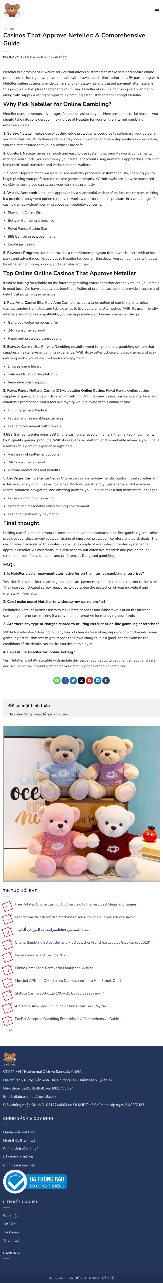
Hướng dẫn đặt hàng (20, 1132)
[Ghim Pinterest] (89, 680)
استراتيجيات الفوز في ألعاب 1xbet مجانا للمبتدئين (52, 930)
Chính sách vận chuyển (22, 1148)
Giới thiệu (10, 1215)
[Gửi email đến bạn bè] (81, 680)
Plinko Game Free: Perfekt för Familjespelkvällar (54, 968)
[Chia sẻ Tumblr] (106, 680)
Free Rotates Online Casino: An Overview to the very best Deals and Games (76, 904)
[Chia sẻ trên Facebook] (65, 680)
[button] (157, 10)
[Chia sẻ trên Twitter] (73, 680)
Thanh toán (12, 1240)
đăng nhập (32, 714)
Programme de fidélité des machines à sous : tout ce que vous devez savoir (75, 917)
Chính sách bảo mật (19, 1165)
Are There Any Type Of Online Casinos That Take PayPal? (61, 1006)
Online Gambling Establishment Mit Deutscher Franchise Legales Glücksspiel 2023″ (82, 942)
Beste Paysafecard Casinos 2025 (41, 955)
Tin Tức (8, 29)
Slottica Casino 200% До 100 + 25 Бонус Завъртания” (59, 993)
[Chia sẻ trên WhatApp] (57, 680)
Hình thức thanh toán (20, 1140)
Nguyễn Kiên (58, 57)
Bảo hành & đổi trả (18, 1157)
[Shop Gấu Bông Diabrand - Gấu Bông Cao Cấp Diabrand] (12, 10)
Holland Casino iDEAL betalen (54, 390)
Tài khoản (11, 1232)
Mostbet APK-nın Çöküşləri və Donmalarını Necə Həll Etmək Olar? (68, 981)
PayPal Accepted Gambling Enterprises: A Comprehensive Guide (67, 1019)
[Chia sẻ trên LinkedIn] (97, 680)
